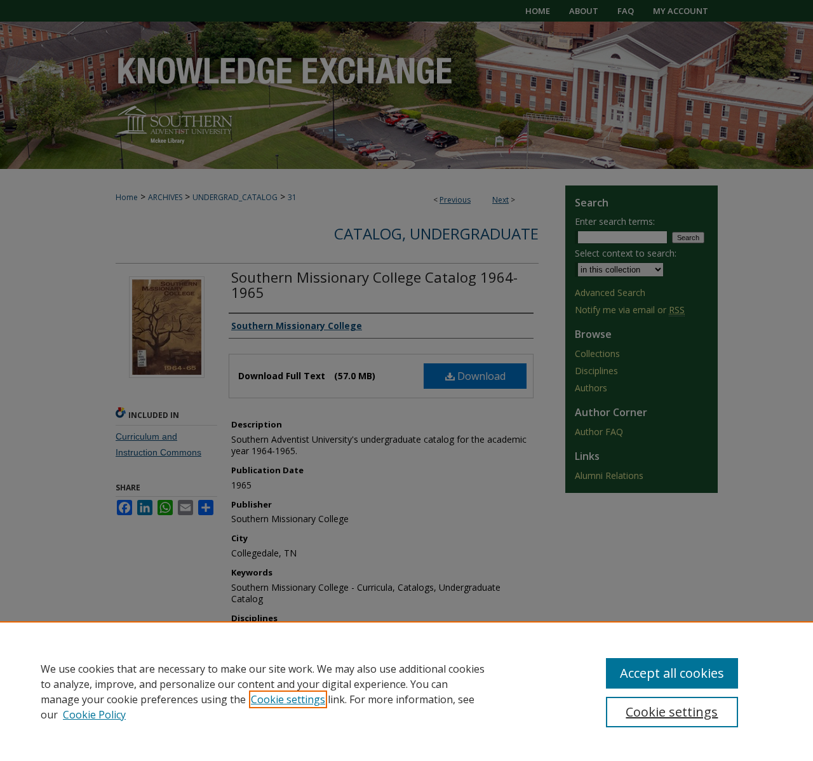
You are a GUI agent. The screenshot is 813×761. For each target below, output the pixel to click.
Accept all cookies (672, 673)
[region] (406, 691)
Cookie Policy (94, 715)
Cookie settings (288, 699)
